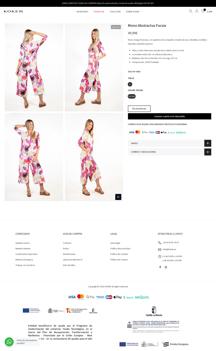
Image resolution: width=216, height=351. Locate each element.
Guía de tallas (134, 71)
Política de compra (119, 259)
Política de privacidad (120, 248)
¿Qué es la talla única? (73, 259)
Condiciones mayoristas (26, 254)
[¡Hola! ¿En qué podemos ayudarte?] (9, 341)
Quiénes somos (22, 243)
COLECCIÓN (115, 11)
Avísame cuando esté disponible (169, 116)
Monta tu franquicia (24, 259)
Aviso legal (115, 243)
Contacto (67, 243)
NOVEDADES (82, 11)
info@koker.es (169, 249)
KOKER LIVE (99, 11)
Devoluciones (69, 254)
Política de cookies (119, 254)
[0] (202, 11)
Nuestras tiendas (23, 248)
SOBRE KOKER (132, 11)
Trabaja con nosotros (25, 265)
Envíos (66, 248)
